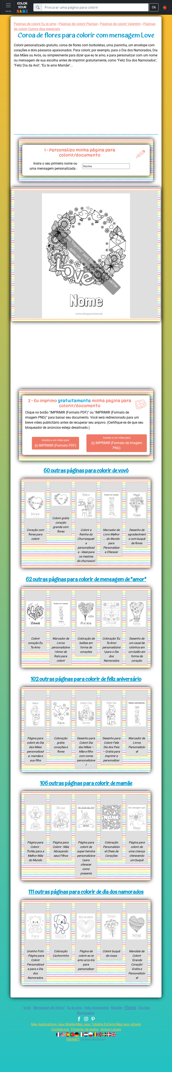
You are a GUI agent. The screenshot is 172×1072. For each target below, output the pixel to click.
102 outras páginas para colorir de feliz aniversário (86, 679)
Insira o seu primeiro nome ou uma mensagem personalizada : (53, 165)
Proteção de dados (85, 1029)
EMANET (73, 1039)
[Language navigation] (164, 7)
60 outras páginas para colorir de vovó (86, 470)
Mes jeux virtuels (128, 1024)
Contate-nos (60, 1029)
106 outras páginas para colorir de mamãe (86, 783)
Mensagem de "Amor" (49, 1008)
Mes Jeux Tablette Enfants (96, 1024)
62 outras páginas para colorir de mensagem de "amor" (86, 579)
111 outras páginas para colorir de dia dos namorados (86, 892)
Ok (154, 7)
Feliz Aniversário (96, 1008)
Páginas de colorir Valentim (120, 24)
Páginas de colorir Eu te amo (35, 24)
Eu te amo (74, 1008)
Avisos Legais (110, 1029)
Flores (130, 1007)
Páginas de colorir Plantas (78, 24)
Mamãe (116, 1008)
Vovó (27, 1008)
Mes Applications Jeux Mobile (53, 1024)
